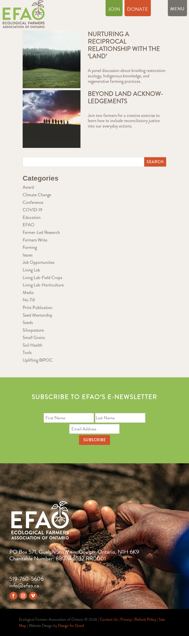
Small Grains (34, 337)
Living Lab (31, 270)
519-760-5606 (26, 579)
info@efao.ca (24, 585)
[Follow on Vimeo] (33, 596)
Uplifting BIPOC (38, 360)
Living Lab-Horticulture (43, 285)
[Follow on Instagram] (23, 596)
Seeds (28, 322)
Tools (27, 352)
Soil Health (32, 345)
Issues (27, 255)
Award (28, 187)
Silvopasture (33, 330)
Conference (33, 202)
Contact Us (109, 619)
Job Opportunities (38, 262)
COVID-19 (32, 210)
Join (114, 10)
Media (28, 292)
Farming (30, 247)
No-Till (29, 300)
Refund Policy (145, 619)
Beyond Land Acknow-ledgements (125, 97)
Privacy (126, 619)
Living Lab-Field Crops (42, 277)
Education (32, 217)
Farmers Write (35, 240)
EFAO (28, 225)
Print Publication (37, 307)
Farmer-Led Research (41, 232)
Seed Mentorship (37, 315)
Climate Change (37, 195)
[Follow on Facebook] (13, 596)
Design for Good (71, 625)
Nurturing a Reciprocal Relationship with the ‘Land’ (124, 45)
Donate (137, 10)
